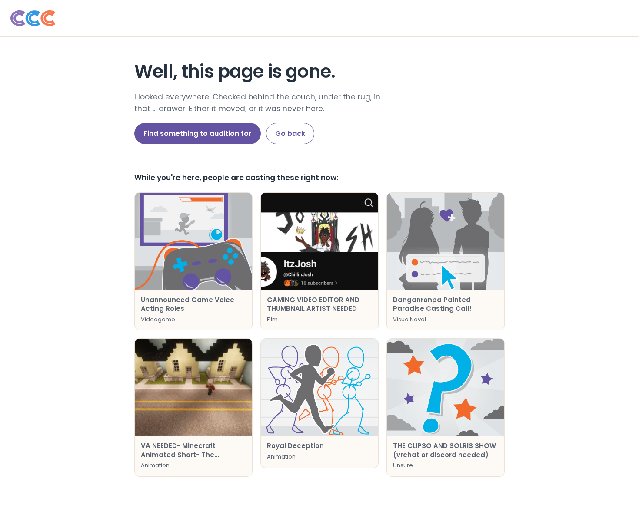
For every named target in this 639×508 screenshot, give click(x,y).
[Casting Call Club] (319, 18)
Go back (290, 134)
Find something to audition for (197, 134)
